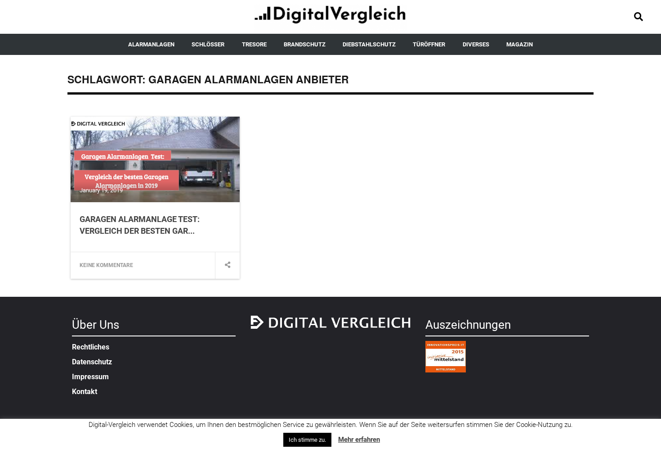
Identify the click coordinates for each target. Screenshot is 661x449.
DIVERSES (476, 44)
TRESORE (254, 44)
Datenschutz (92, 362)
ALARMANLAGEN (151, 44)
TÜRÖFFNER (429, 44)
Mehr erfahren (359, 439)
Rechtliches (90, 347)
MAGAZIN (519, 44)
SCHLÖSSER (208, 44)
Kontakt (84, 391)
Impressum (90, 376)
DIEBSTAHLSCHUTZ (369, 44)
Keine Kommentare (106, 265)
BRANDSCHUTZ (305, 44)
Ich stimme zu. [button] (307, 439)
